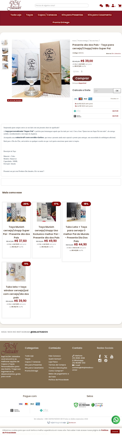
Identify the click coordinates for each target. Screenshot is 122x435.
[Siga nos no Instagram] (100, 360)
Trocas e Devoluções (58, 368)
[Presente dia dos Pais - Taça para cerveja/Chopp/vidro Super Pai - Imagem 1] (4, 42)
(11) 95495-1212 (78, 361)
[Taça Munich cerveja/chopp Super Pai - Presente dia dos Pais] (16, 230)
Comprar (82, 78)
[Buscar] (86, 5)
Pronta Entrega (83, 41)
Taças (27, 359)
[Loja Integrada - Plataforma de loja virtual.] (56, 422)
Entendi (115, 431)
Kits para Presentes (33, 365)
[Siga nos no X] (106, 356)
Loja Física (53, 362)
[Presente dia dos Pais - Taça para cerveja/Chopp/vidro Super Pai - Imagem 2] (5, 50)
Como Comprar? (56, 371)
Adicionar (18, 254)
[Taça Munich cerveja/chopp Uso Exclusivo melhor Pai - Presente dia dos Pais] (46, 230)
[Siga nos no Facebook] (100, 356)
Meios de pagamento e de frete (59, 375)
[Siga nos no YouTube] (112, 356)
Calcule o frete (81, 90)
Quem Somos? (55, 359)
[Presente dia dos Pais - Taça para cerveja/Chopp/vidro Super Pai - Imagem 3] (5, 58)
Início (74, 41)
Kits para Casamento (34, 368)
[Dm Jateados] (14, 5)
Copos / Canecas (32, 362)
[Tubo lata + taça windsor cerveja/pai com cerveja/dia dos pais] (16, 290)
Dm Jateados (116, 53)
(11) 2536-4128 (78, 356)
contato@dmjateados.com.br (82, 367)
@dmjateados (39, 331)
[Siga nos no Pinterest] (106, 360)
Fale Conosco (55, 356)
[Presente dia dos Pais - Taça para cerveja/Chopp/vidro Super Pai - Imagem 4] (5, 66)
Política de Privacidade (59, 380)
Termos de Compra (57, 365)
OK (117, 90)
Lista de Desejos (15, 100)
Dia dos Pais (94, 41)
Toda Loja (29, 356)
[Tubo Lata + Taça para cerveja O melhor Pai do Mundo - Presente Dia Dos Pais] (76, 232)
